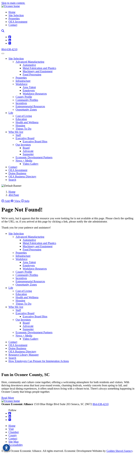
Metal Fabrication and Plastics (39, 68)
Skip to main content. (13, 2)
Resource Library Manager (23, 354)
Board (26, 147)
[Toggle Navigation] (2, 53)
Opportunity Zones (26, 109)
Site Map (13, 441)
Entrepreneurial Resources (30, 106)
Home (11, 12)
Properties (14, 18)
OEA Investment (17, 21)
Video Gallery (30, 163)
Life (10, 112)
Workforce (21, 84)
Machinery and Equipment (37, 71)
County (12, 435)
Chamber (13, 432)
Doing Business (17, 173)
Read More (7, 397)
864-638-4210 (9, 49)
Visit (11, 428)
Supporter (28, 154)
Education (21, 119)
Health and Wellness (27, 122)
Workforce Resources (35, 93)
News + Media (24, 160)
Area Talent (29, 87)
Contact (12, 24)
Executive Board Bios (35, 141)
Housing (20, 125)
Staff (18, 135)
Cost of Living (24, 115)
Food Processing (32, 74)
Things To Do (23, 128)
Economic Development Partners (34, 157)
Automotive (29, 64)
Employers (29, 90)
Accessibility (15, 444)
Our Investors (23, 144)
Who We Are (15, 131)
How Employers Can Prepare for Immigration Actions (38, 361)
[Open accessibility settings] (6, 447)
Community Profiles (27, 99)
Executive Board (25, 138)
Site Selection (16, 15)
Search (12, 179)
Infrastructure (23, 80)
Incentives (21, 103)
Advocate (28, 151)
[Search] (2, 30)
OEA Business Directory (22, 176)
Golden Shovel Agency (119, 450)
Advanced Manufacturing (30, 61)
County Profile (24, 96)
